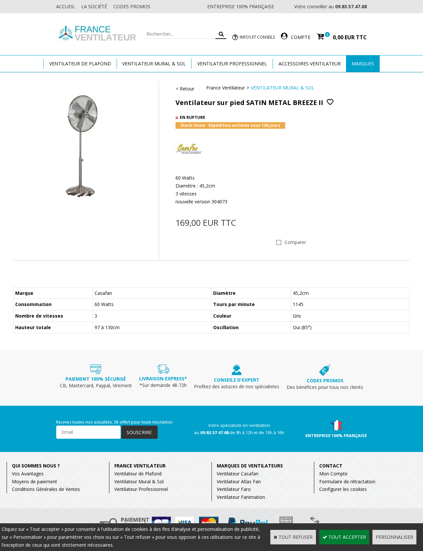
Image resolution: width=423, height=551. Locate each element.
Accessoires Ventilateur (310, 63)
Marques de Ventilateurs (250, 466)
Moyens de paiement (34, 481)
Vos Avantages (28, 473)
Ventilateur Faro (234, 489)
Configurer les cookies (343, 489)
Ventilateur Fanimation (241, 497)
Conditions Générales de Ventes (46, 489)
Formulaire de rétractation (347, 481)
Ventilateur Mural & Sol (154, 63)
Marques (363, 63)
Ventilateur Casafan (237, 473)
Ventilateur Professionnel (232, 63)
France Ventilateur (225, 88)
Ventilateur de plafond (80, 63)
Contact (330, 466)
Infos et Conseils (257, 37)
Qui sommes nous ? (36, 466)
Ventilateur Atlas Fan (239, 481)
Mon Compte (333, 473)
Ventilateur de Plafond (138, 473)
